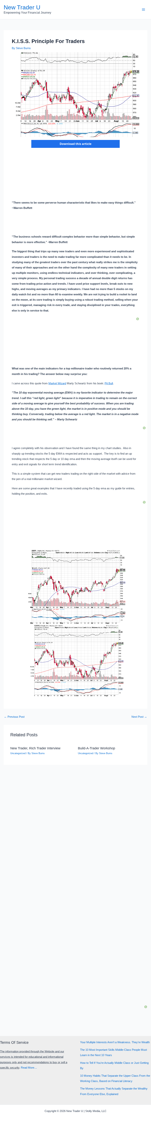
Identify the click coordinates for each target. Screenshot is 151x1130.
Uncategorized (18, 753)
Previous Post (14, 717)
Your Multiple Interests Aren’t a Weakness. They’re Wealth (115, 1042)
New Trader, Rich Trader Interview (35, 748)
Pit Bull (109, 383)
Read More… (29, 1067)
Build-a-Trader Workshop (96, 748)
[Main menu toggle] (143, 9)
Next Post (139, 717)
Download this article (75, 144)
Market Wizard (57, 383)
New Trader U (22, 7)
